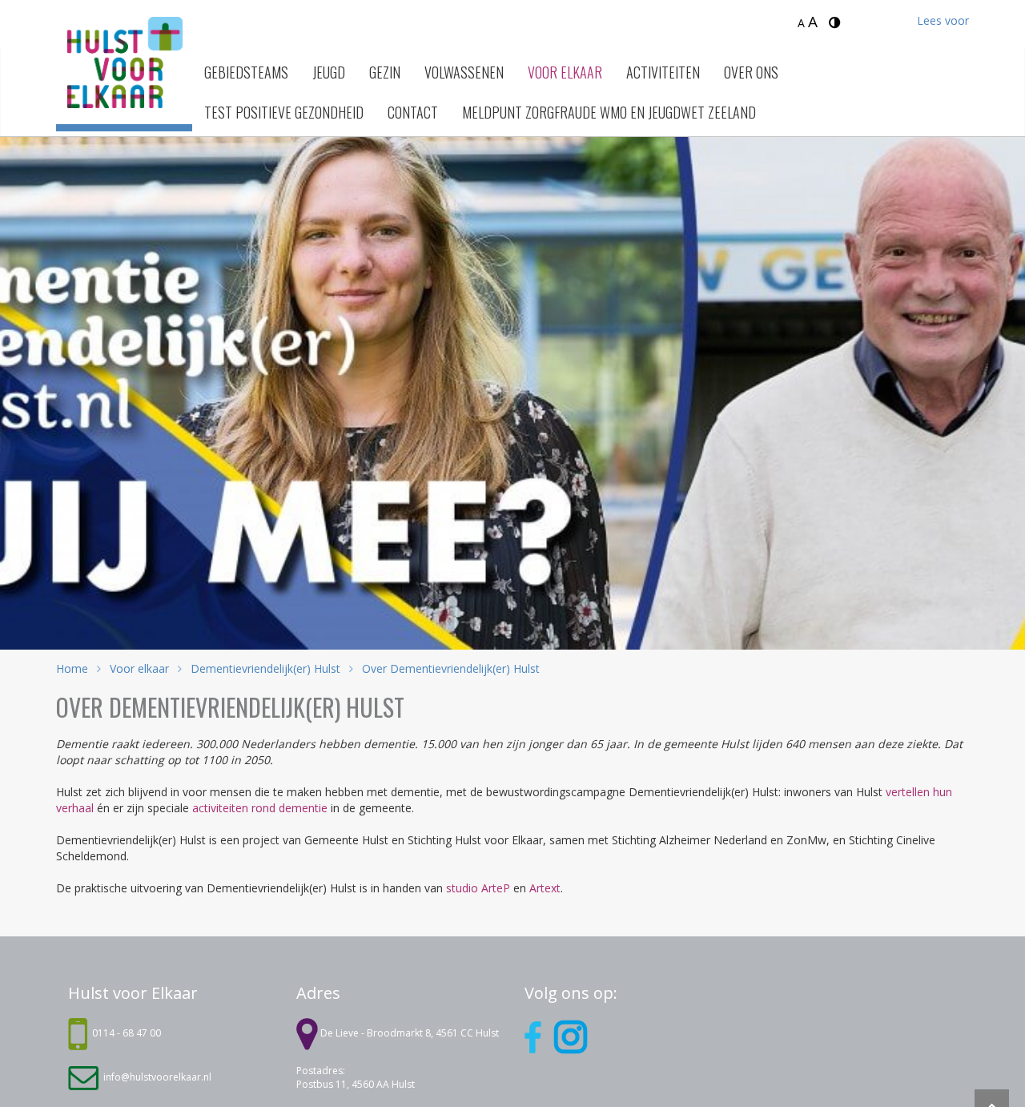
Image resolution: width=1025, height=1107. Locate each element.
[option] (512, 373)
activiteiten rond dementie (260, 807)
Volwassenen (464, 72)
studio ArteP (478, 888)
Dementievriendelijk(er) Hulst (265, 668)
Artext (545, 888)
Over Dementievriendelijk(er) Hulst (449, 668)
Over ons (751, 72)
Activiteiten (663, 72)
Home (72, 668)
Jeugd (328, 72)
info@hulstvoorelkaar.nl (157, 1077)
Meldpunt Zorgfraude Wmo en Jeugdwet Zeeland (609, 112)
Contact (413, 112)
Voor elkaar (565, 72)
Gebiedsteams (246, 72)
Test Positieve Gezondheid (284, 112)
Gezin (384, 72)
